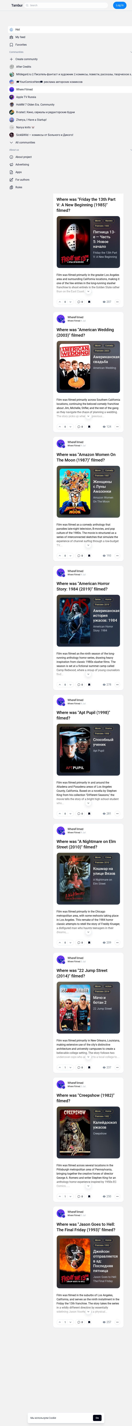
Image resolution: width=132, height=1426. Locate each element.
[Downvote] (70, 302)
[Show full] (88, 291)
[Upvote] (60, 302)
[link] (80, 302)
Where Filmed (74, 321)
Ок (97, 1418)
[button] (17, 5)
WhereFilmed (75, 317)
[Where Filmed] (63, 322)
